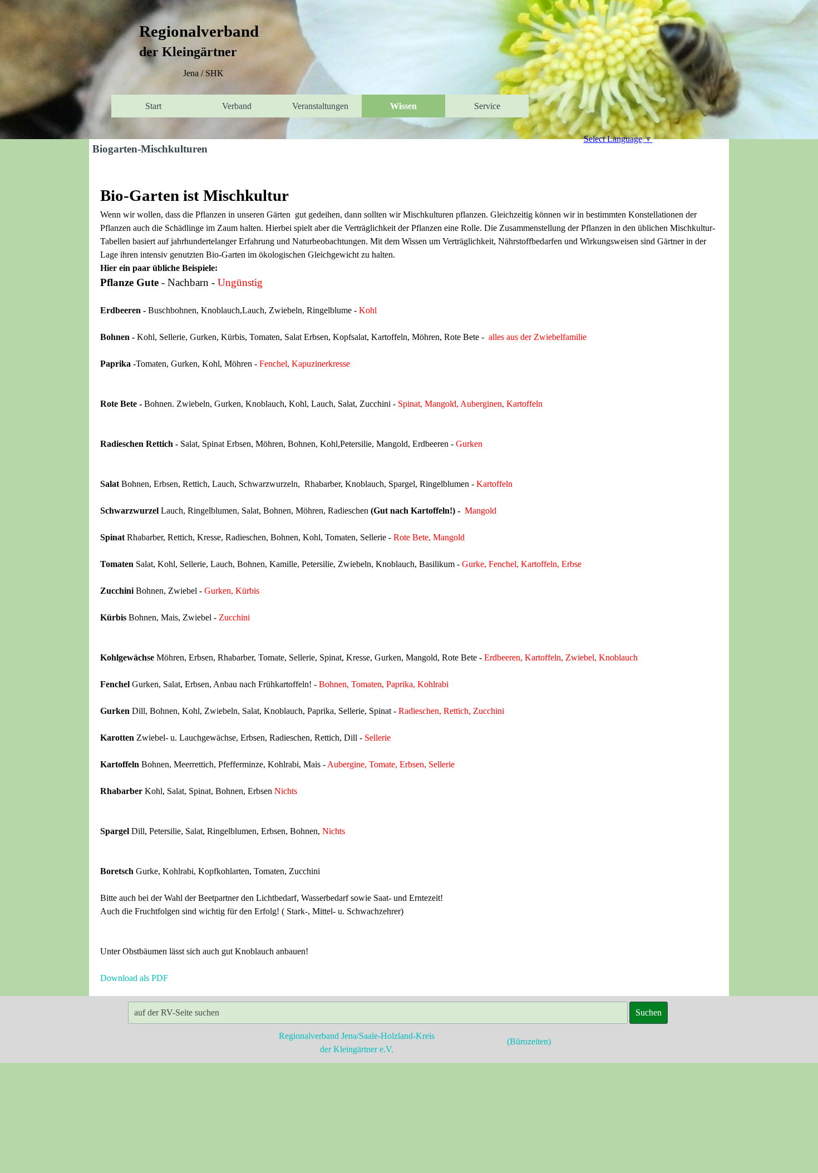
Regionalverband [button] (199, 31)
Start (153, 106)
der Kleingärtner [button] (188, 52)
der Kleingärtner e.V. (356, 1049)
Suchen (648, 1012)
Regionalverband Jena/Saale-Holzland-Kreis (357, 1036)
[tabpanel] (203, 73)
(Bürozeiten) (529, 1041)
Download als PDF (134, 978)
